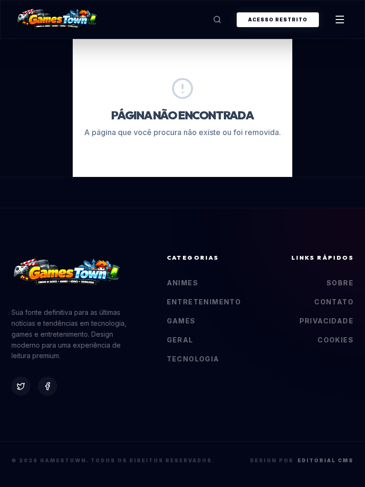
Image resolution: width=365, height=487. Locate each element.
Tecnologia (193, 359)
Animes (182, 283)
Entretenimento (204, 302)
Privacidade (326, 321)
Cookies (335, 340)
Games (181, 321)
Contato (334, 302)
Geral (180, 340)
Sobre (340, 283)
